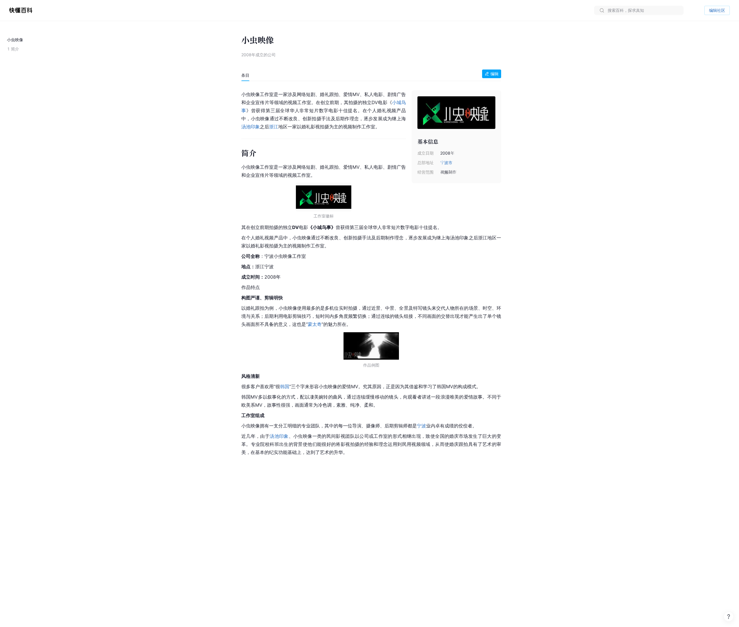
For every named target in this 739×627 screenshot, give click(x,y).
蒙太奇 (315, 324)
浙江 (273, 126)
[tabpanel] (371, 272)
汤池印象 (250, 126)
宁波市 (446, 162)
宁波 (421, 426)
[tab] (245, 75)
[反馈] (728, 616)
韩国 (284, 386)
